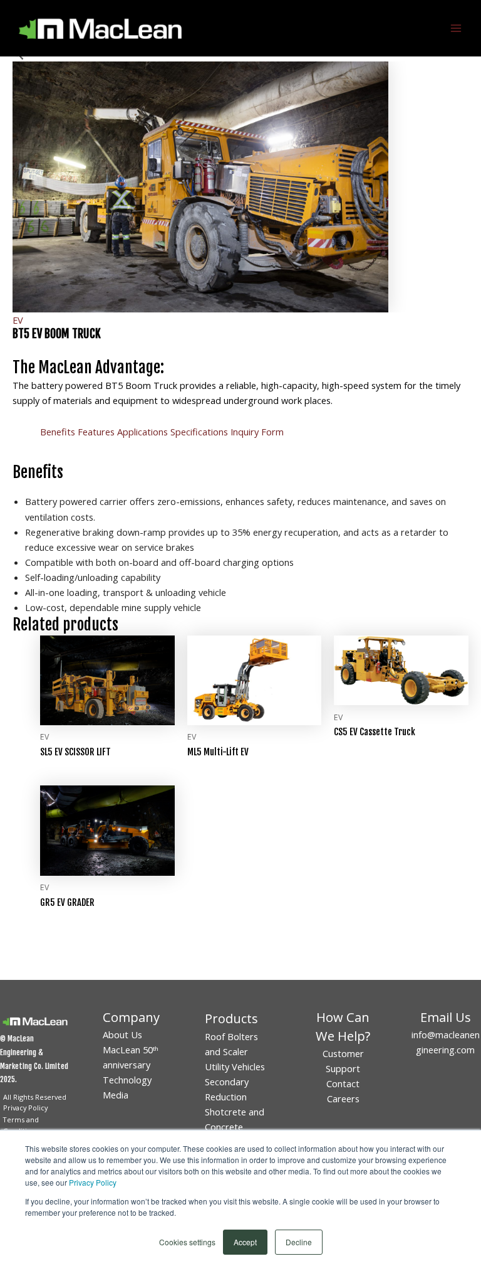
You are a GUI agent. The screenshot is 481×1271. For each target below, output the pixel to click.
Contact (342, 1083)
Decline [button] (299, 1241)
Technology (127, 1079)
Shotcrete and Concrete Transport (234, 1126)
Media (115, 1094)
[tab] (57, 431)
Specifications (199, 431)
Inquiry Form (257, 431)
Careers (343, 1098)
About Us (122, 1034)
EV (18, 320)
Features (96, 431)
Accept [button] (245, 1241)
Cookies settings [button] (187, 1241)
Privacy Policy (92, 1182)
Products (231, 1018)
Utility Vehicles (235, 1066)
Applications (142, 431)
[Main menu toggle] (455, 28)
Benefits (57, 431)
